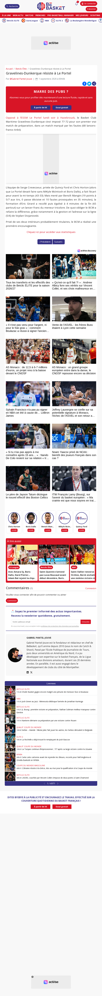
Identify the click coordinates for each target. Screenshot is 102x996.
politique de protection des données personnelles (60, 626)
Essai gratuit (62, 107)
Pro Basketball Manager (60, 15)
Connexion (90, 588)
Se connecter (90, 3)
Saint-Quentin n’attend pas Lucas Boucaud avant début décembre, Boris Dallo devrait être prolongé (53, 578)
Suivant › (58, 241)
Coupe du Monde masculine (30, 765)
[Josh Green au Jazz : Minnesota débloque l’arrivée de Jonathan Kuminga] (10, 700)
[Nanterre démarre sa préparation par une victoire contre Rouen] (10, 719)
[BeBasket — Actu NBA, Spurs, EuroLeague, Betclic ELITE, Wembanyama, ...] (51, 6)
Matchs (29, 15)
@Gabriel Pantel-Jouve (21, 78)
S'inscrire (85, 622)
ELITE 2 (59, 20)
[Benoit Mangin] (48, 518)
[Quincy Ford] (82, 518)
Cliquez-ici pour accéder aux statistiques (51, 232)
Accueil (9, 68)
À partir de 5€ (40, 107)
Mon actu (18, 15)
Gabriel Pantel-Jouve (39, 637)
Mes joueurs (82, 15)
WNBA (19, 754)
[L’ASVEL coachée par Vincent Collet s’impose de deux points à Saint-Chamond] (10, 776)
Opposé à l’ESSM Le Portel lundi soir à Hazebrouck (40, 117)
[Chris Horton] (14, 518)
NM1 (74, 567)
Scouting (95, 15)
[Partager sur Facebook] (84, 83)
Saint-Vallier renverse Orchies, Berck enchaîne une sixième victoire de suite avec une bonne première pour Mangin (83, 578)
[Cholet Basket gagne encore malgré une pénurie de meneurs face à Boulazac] (10, 690)
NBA (47, 20)
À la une (6, 15)
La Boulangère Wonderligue (83, 20)
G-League (14, 567)
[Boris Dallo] (31, 518)
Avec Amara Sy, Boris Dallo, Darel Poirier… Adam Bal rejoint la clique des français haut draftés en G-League (22, 578)
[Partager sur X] (89, 83)
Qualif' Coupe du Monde (28, 727)
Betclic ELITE (13, 20)
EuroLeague (32, 20)
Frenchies (40, 15)
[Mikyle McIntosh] (65, 518)
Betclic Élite (21, 68)
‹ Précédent (44, 241)
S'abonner (91, 9)
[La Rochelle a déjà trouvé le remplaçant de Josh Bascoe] (10, 738)
